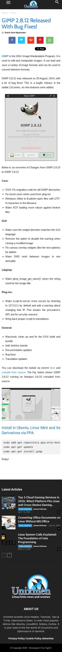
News (13, 12)
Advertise (48, 638)
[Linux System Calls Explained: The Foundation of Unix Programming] (9, 539)
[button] (57, 4)
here (52, 367)
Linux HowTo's (25, 509)
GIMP (5, 56)
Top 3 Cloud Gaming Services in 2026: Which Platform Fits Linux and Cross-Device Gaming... (39, 501)
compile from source (13, 372)
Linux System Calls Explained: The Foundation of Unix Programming (37, 538)
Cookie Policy (33, 638)
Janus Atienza (40, 509)
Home (5, 12)
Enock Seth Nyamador (15, 32)
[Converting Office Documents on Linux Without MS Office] (9, 522)
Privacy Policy (16, 638)
